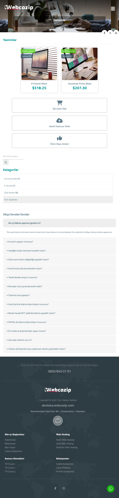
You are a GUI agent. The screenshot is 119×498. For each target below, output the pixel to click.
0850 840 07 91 (59, 371)
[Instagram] (63, 488)
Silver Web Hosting (65, 440)
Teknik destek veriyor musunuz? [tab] (22, 277)
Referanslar (10, 443)
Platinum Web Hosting (66, 447)
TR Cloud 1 (10, 464)
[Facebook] (55, 488)
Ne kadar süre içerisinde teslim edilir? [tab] (25, 286)
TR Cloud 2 (10, 468)
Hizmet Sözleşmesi (65, 471)
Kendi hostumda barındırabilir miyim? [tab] (25, 268)
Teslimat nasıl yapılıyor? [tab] (19, 295)
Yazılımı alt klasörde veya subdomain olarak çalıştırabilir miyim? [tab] (37, 349)
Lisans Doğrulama (13, 451)
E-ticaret (9, 185)
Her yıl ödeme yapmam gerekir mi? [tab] (24, 223)
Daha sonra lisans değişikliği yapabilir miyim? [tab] (28, 259)
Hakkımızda (10, 440)
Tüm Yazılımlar (10, 199)
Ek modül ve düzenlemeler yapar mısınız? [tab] (27, 331)
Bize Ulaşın (10, 447)
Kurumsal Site (12, 178)
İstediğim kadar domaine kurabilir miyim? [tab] (27, 250)
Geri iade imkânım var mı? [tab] (20, 340)
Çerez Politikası (63, 468)
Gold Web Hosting (65, 443)
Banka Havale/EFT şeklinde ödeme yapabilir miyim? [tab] (31, 313)
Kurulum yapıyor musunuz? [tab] (20, 241)
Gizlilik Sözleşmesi (64, 464)
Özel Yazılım (11, 192)
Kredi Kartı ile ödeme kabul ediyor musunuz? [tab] (28, 304)
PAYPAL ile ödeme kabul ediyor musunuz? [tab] (27, 322)
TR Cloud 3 (10, 471)
